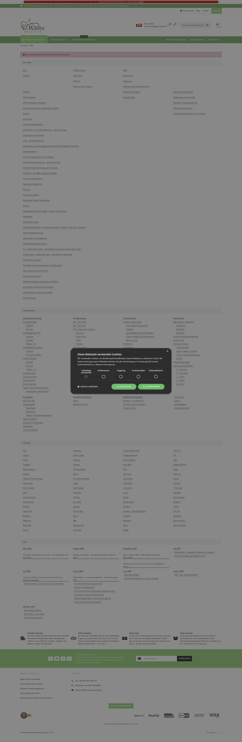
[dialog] (121, 371)
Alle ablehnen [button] (123, 386)
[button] (88, 386)
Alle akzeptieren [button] (151, 386)
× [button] (167, 351)
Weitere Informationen (105, 364)
